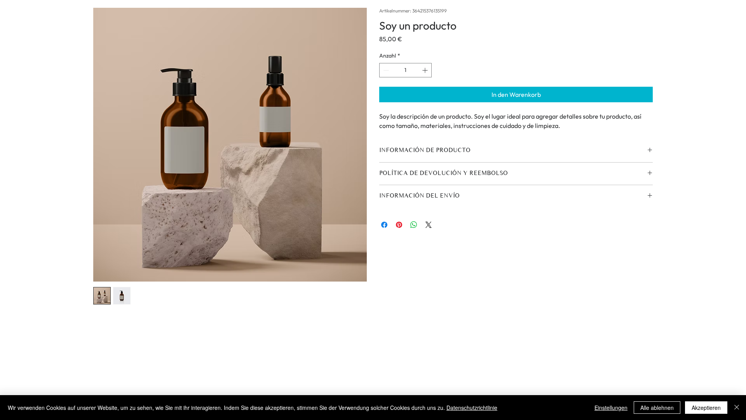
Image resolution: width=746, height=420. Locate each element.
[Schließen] (736, 407)
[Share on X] (428, 224)
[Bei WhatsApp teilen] (413, 224)
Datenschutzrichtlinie (471, 407)
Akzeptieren (706, 407)
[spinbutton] (405, 70)
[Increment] (426, 70)
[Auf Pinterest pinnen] (399, 224)
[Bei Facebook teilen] (384, 224)
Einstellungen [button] (610, 407)
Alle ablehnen (657, 407)
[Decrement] (385, 70)
